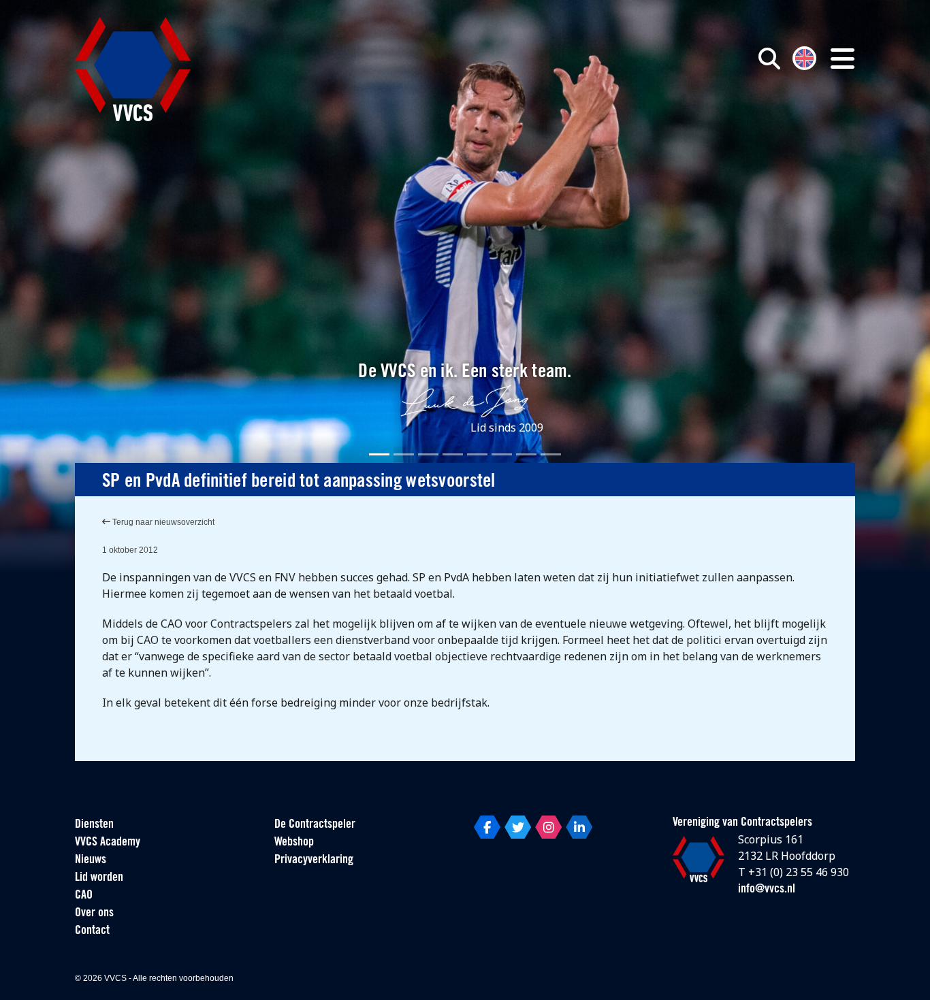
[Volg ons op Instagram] (548, 827)
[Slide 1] (379, 454)
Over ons (94, 913)
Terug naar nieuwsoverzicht (162, 522)
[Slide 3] (428, 454)
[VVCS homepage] (133, 69)
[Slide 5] (477, 454)
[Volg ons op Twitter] (517, 827)
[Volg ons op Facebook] (487, 827)
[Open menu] (842, 58)
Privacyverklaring (313, 860)
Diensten (94, 825)
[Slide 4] (453, 454)
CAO (84, 896)
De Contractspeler (314, 825)
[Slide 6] (502, 454)
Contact (92, 931)
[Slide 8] (551, 454)
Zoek (613, 120)
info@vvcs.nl (766, 890)
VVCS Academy (107, 843)
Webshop (294, 843)
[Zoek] (769, 58)
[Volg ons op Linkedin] (579, 827)
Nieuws (90, 860)
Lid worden (99, 878)
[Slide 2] (404, 454)
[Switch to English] (804, 57)
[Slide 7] (526, 454)
